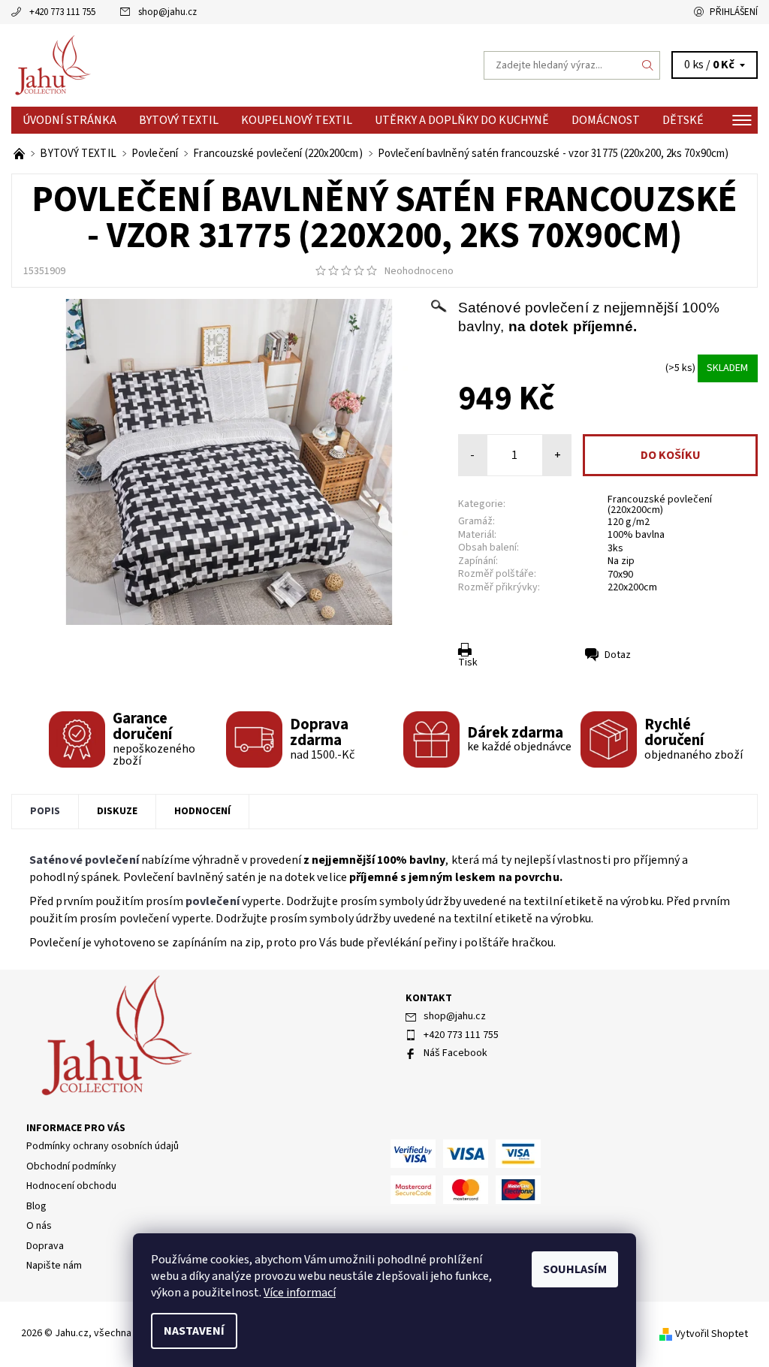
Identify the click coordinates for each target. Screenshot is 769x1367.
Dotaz (618, 654)
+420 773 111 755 (62, 12)
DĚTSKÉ (683, 120)
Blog (36, 1206)
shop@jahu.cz (167, 12)
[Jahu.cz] (197, 65)
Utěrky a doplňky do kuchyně (462, 120)
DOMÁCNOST (605, 120)
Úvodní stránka (69, 120)
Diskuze (117, 811)
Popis (45, 811)
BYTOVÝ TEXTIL (179, 120)
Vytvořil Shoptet (711, 1333)
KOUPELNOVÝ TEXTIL (296, 120)
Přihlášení (734, 12)
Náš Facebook (455, 1053)
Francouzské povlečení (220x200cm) (660, 505)
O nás (39, 1225)
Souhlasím (575, 1269)
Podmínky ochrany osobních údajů (102, 1146)
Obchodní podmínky (71, 1166)
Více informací (300, 1292)
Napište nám (54, 1265)
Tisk (468, 662)
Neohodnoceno (419, 271)
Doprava (45, 1246)
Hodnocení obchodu (71, 1185)
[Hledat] (648, 65)
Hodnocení (202, 811)
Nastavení (194, 1331)
